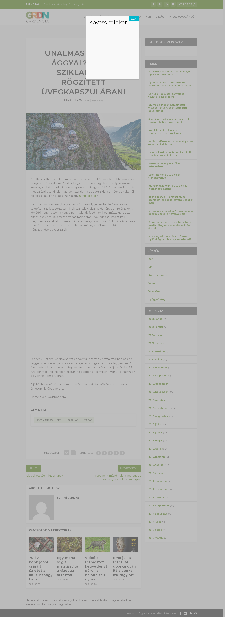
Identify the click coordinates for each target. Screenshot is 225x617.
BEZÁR (134, 19)
